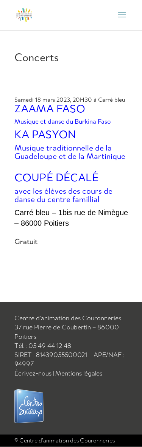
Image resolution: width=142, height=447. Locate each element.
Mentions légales (78, 373)
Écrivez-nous (33, 373)
